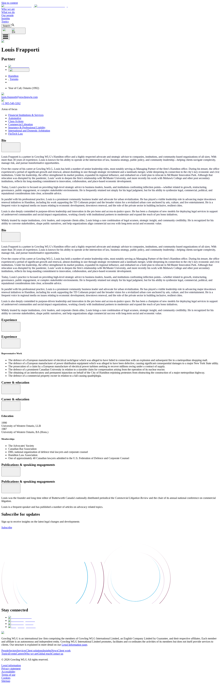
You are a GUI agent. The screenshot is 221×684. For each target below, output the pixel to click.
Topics (5, 21)
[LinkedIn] (18, 66)
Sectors (13, 650)
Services (21, 650)
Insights (5, 18)
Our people (7, 15)
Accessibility (8, 671)
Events (12, 653)
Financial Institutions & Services (26, 115)
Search (6, 26)
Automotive (14, 118)
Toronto (14, 79)
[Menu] (5, 37)
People (5, 650)
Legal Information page (74, 644)
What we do (8, 12)
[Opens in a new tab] (20, 617)
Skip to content (9, 2)
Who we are (8, 9)
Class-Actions (15, 121)
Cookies (5, 677)
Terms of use (8, 674)
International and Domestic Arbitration (29, 130)
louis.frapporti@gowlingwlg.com (19, 97)
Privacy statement (11, 668)
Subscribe (6, 527)
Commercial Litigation (20, 124)
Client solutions (34, 650)
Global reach (45, 653)
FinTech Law (15, 133)
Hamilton (13, 76)
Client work (64, 650)
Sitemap (5, 681)
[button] (34, 5)
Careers (20, 653)
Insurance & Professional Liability (26, 127)
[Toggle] (10, 147)
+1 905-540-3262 (11, 103)
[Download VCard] (18, 70)
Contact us (57, 653)
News (54, 650)
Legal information (11, 665)
